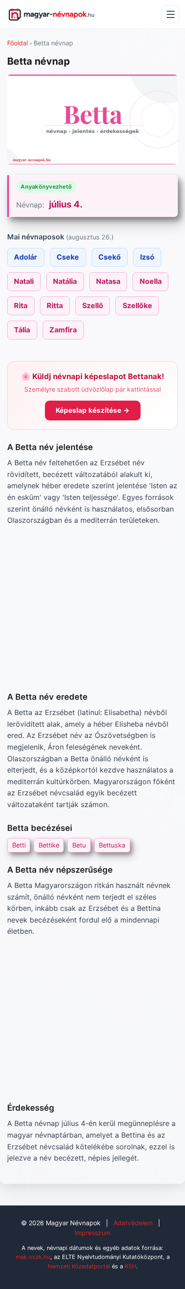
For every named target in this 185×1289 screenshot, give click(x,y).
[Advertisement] (92, 608)
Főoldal (17, 43)
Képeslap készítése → (93, 410)
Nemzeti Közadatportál (79, 1266)
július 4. (66, 204)
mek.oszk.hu (33, 1257)
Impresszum (92, 1232)
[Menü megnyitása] (171, 14)
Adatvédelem (133, 1223)
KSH (130, 1266)
